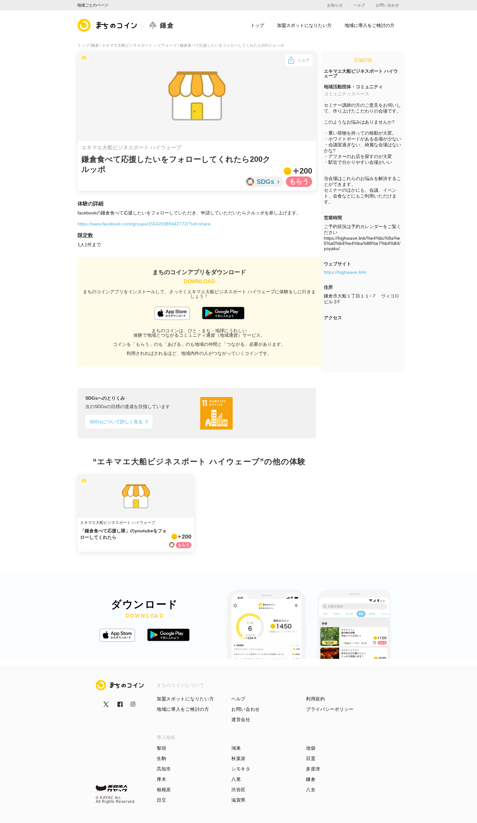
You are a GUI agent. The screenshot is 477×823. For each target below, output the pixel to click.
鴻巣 (236, 748)
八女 (310, 789)
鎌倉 (310, 779)
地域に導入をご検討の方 (183, 709)
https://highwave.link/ (345, 272)
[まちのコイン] (108, 25)
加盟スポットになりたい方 (185, 698)
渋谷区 (238, 789)
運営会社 (241, 719)
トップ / (84, 45)
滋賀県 (238, 800)
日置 (310, 758)
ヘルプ (238, 698)
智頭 (161, 748)
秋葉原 (238, 758)
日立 (161, 800)
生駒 (161, 758)
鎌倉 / (96, 45)
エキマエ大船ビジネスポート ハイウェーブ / (141, 45)
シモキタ (241, 768)
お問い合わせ (245, 709)
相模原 (164, 789)
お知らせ (335, 5)
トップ (257, 25)
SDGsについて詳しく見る (116, 421)
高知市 (164, 768)
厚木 (161, 779)
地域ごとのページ (92, 5)
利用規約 (315, 698)
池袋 (310, 748)
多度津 (313, 768)
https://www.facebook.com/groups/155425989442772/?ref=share (144, 223)
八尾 (236, 779)
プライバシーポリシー (330, 709)
